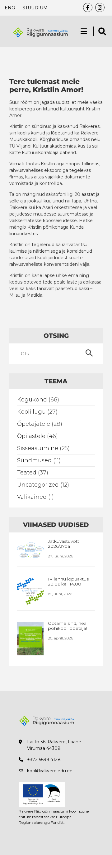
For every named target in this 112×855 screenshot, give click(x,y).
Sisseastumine (37, 448)
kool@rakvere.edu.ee (49, 771)
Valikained (32, 496)
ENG (10, 8)
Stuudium (35, 8)
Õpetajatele (33, 423)
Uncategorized (38, 484)
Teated (26, 472)
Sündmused (34, 460)
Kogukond (32, 399)
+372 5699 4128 (44, 759)
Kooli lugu (31, 411)
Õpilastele (31, 436)
